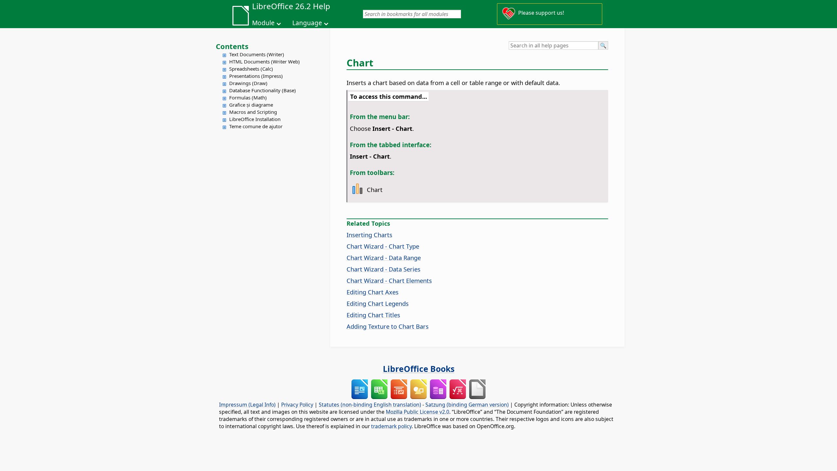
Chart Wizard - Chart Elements (389, 280)
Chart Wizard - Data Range (384, 257)
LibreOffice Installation (255, 119)
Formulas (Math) (248, 97)
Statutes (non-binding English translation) (370, 404)
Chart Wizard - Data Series (383, 269)
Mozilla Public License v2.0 (417, 411)
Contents (232, 46)
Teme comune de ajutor (255, 126)
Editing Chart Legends (378, 303)
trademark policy (391, 426)
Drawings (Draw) (248, 83)
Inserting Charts (369, 235)
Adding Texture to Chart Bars (388, 326)
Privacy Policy (297, 404)
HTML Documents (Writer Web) (264, 61)
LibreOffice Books (418, 368)
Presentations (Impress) (256, 76)
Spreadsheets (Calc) (251, 68)
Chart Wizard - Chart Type (383, 246)
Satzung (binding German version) (467, 404)
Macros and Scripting (253, 112)
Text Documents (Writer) (256, 54)
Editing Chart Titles (373, 315)
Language (307, 23)
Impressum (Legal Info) (247, 404)
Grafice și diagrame (251, 104)
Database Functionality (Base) (262, 90)
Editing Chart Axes (373, 292)
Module (263, 23)
